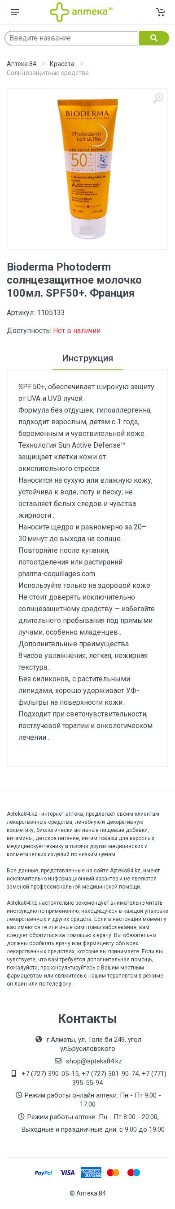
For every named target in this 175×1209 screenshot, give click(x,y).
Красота (62, 63)
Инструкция (87, 358)
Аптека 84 (21, 63)
